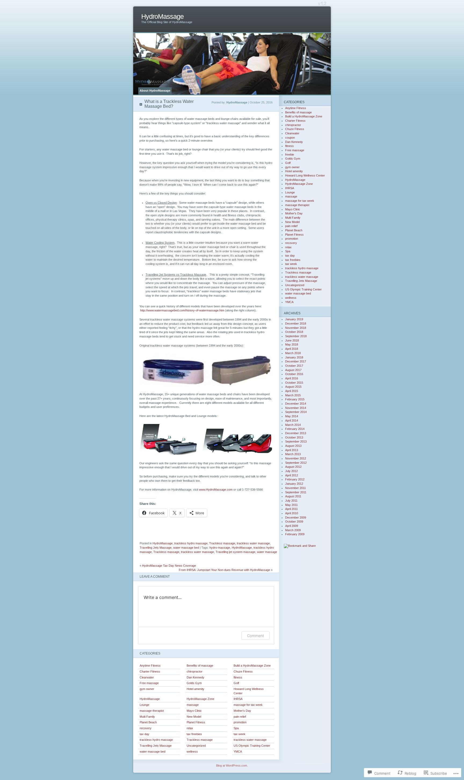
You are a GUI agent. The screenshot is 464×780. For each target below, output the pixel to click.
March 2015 (293, 395)
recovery (145, 728)
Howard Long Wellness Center (249, 691)
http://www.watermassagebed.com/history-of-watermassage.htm (182, 310)
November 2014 (295, 407)
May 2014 (291, 416)
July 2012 (291, 471)
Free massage (149, 683)
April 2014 (291, 420)
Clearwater (147, 677)
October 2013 (294, 437)
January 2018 (294, 357)
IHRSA (238, 698)
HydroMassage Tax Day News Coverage (169, 565)
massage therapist (152, 710)
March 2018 (293, 353)
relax (190, 728)
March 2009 (293, 530)
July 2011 (291, 500)
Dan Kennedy (195, 677)
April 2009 (291, 525)
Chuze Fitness (243, 671)
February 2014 (295, 428)
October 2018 (294, 331)
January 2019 (294, 319)
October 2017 (294, 365)
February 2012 (295, 479)
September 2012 (296, 462)
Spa (236, 728)
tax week (239, 734)
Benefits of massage (200, 665)
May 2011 (291, 504)
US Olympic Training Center (252, 745)
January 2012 (294, 483)
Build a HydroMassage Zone (252, 665)
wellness (192, 751)
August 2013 (293, 445)
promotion (240, 722)
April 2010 (291, 513)
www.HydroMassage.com (216, 489)
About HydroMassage (155, 90)
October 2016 (294, 374)
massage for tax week (248, 704)
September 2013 (296, 441)
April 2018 (291, 348)
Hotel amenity (195, 689)
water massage (267, 551)
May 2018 (291, 344)
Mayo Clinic (194, 710)
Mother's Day (242, 710)
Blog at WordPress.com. (232, 765)
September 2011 (295, 492)
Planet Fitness (196, 722)
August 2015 (293, 386)
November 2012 (295, 458)
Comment (255, 635)
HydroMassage (162, 16)
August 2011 (293, 496)
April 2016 (291, 378)
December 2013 (295, 433)
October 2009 (294, 521)
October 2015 (294, 382)
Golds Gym (194, 683)
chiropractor (194, 671)
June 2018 (292, 340)
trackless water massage (253, 543)
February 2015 (295, 399)
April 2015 (291, 391)
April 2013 (291, 450)
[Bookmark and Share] (300, 545)
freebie (289, 154)
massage (193, 704)
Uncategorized (196, 745)
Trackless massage (222, 543)
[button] (173, 370)
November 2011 (295, 488)
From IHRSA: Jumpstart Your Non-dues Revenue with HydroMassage (224, 569)
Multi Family (147, 716)
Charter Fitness (150, 671)
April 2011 (291, 509)
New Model (194, 716)
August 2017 (293, 370)
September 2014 (296, 412)
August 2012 (293, 466)
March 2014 (293, 424)
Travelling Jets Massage (156, 547)
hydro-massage (219, 547)
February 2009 (295, 534)
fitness (238, 677)
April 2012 (291, 475)
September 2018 (296, 336)
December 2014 (295, 403)
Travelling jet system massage (235, 551)
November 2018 (295, 327)
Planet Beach (148, 722)
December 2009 (295, 517)
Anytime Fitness (150, 665)
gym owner (147, 689)
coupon (290, 137)
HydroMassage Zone (200, 698)
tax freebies (194, 734)
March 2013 (293, 454)
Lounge (144, 704)
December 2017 (295, 361)
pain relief (240, 716)
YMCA (238, 751)
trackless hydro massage (191, 543)
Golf (236, 683)
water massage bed (186, 547)
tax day (144, 734)
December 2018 (295, 323)
